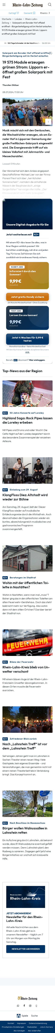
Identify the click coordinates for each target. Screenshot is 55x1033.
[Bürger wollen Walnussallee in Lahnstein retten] (27, 803)
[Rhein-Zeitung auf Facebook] (24, 1005)
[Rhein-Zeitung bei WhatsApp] (18, 1005)
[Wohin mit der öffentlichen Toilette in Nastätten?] (27, 558)
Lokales (18, 19)
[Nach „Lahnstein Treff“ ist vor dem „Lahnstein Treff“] (27, 719)
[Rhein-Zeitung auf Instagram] (30, 1005)
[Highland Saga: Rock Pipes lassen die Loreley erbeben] (27, 393)
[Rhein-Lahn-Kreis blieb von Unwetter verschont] (27, 642)
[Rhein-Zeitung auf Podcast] (36, 1005)
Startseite (6, 19)
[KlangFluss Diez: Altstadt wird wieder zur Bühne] (27, 470)
